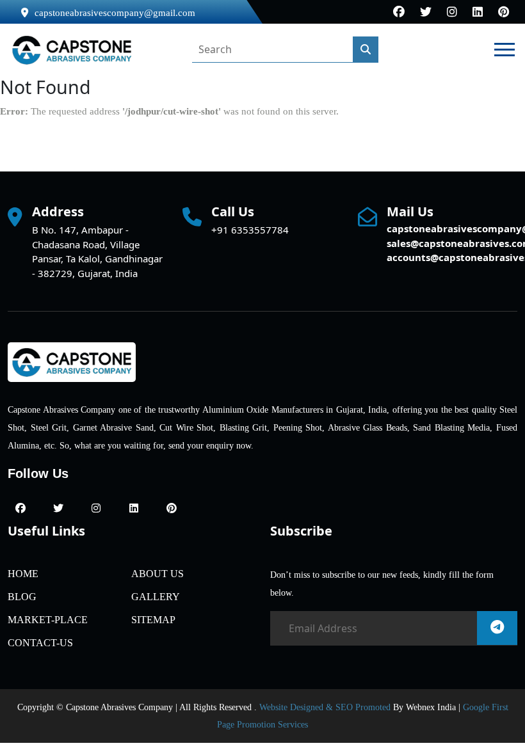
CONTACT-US (40, 642)
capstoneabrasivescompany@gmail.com (115, 13)
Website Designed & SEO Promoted (325, 707)
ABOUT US (157, 573)
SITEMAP (153, 619)
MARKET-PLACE (48, 619)
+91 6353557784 (250, 229)
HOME (23, 573)
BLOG (22, 596)
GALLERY (155, 596)
